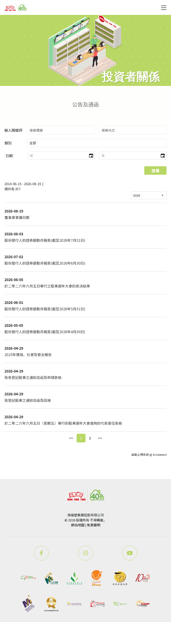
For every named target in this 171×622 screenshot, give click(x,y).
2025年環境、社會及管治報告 (28, 354)
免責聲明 (93, 525)
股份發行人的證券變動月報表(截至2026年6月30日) (44, 263)
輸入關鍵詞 (13, 130)
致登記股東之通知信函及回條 (27, 400)
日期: (10, 155)
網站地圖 (77, 525)
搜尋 (155, 170)
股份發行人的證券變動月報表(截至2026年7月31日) (44, 240)
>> (100, 438)
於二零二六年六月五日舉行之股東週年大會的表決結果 (47, 286)
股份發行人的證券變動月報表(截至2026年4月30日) (44, 331)
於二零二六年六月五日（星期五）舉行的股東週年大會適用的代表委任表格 (63, 423)
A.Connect (160, 454)
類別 (8, 143)
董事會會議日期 (16, 217)
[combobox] (57, 155)
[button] (91, 155)
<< (71, 438)
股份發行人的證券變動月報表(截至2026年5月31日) (44, 308)
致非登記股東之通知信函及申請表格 (32, 377)
